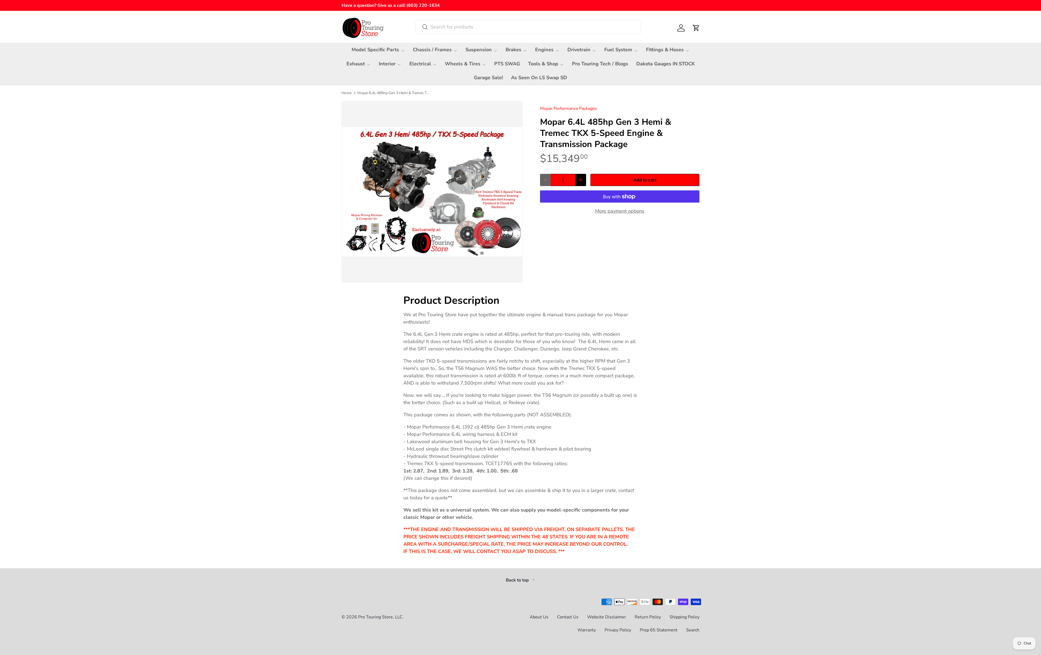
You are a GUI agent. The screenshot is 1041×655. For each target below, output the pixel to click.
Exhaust (355, 63)
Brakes (513, 49)
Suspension (478, 49)
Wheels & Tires (462, 63)
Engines (544, 49)
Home (347, 93)
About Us (539, 617)
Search (692, 630)
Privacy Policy (618, 630)
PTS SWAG (507, 63)
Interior (387, 63)
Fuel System (618, 49)
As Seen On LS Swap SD (539, 77)
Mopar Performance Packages (568, 108)
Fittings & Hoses (665, 49)
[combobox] (528, 26)
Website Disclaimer (606, 617)
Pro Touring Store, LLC (380, 617)
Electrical (420, 63)
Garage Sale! (488, 77)
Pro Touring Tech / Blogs (600, 63)
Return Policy (648, 617)
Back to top (518, 580)
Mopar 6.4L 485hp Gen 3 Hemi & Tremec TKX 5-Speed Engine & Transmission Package (393, 93)
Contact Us (568, 617)
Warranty (586, 630)
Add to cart (644, 180)
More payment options (619, 211)
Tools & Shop (543, 63)
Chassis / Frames (432, 49)
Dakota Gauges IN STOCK (665, 63)
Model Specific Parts (375, 49)
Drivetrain (578, 49)
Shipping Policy (684, 617)
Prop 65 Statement (658, 630)
